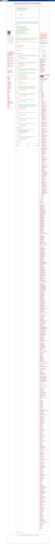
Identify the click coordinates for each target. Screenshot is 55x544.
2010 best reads (42, 249)
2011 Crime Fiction (42, 283)
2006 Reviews (42, 205)
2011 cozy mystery (42, 280)
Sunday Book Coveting (43, 491)
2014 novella (41, 325)
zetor (17, 116)
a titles (41, 349)
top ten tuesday (42, 508)
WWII (40, 525)
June (42, 99)
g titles (41, 418)
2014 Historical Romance (43, 320)
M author (41, 439)
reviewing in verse (42, 478)
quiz (40, 470)
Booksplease (9, 78)
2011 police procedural (43, 285)
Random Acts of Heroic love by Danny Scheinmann (44, 179)
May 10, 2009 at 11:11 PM (22, 65)
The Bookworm (19, 127)
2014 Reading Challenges (43, 328)
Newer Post (17, 145)
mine (21, 81)
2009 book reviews (42, 211)
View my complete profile (10, 42)
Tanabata (9, 104)
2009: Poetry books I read (43, 243)
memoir (41, 442)
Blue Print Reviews (42, 59)
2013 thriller (41, 309)
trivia (40, 510)
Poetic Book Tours (42, 463)
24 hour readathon (42, 347)
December (42, 93)
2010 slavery (41, 273)
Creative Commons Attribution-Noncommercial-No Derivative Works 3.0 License (44, 79)
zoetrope (41, 72)
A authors (41, 348)
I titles (41, 428)
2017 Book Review (42, 345)
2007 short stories (42, 207)
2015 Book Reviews (42, 334)
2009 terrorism (42, 238)
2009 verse (41, 240)
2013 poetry (41, 307)
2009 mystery (42, 224)
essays (41, 405)
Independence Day (42, 429)
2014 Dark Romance (42, 316)
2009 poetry (41, 228)
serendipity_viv (19, 53)
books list (41, 372)
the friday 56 (41, 500)
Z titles (41, 528)
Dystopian (41, 401)
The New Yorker (42, 71)
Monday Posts (21, 46)
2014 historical (42, 319)
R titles (41, 473)
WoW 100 (41, 524)
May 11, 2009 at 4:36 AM (22, 75)
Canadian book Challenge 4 (43, 386)
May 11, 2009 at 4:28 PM (22, 101)
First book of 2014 (42, 409)
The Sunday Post (42, 501)
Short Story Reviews (10, 72)
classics (41, 390)
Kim (8, 90)
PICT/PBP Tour (42, 462)
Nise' (17, 110)
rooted (8, 73)
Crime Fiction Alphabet (43, 392)
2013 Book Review (42, 300)
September (42, 96)
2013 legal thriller (42, 304)
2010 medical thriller (42, 263)
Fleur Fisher (9, 84)
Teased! (42, 155)
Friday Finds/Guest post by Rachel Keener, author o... (44, 147)
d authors (41, 396)
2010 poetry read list (42, 269)
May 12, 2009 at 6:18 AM (22, 133)
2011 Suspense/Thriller (43, 288)
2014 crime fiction (42, 315)
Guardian (41, 63)
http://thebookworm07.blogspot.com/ (23, 131)
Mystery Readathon (42, 447)
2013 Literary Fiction (42, 305)
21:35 (23, 45)
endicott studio (42, 62)
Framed (8, 85)
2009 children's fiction (43, 212)
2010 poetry (41, 268)
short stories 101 (42, 69)
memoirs (41, 443)
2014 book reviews (42, 310)
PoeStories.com (42, 66)
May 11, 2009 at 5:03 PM (22, 114)
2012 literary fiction (42, 295)
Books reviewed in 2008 (43, 378)
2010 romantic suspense (43, 272)
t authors (41, 494)
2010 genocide (42, 257)
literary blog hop (42, 437)
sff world (41, 67)
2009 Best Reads (42, 210)
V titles (41, 514)
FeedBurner (45, 56)
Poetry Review (42, 468)
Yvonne (18, 97)
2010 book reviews (42, 250)
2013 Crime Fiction (42, 302)
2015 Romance (42, 338)
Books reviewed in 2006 (43, 376)
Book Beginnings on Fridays (43, 363)
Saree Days (41, 485)
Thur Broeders (37, 535)
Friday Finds (41, 413)
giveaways (41, 420)
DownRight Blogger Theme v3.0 (25, 535)
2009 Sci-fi (41, 231)
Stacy (8, 100)
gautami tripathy (10, 35)
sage (17, 102)
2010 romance (42, 271)
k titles (41, 434)
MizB (8, 95)
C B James (9, 79)
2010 (41, 91)
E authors (41, 402)
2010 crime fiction (42, 253)
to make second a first (44, 130)
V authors (41, 513)
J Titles (41, 432)
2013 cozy (41, 301)
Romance (41, 480)
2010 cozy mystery (42, 252)
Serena (8, 99)
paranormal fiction (42, 459)
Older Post (37, 145)
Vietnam (41, 516)
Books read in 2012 (42, 373)
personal (41, 461)
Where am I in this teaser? (44, 135)
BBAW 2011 (41, 357)
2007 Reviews (42, 206)
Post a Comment (19, 141)
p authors (41, 457)
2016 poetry (41, 342)
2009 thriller (41, 239)
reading (41, 476)
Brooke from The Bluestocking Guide (22, 76)
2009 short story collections (43, 233)
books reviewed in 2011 (43, 380)
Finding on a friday (43, 108)
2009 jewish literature (42, 220)
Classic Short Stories (42, 61)
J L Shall (9, 86)
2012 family (41, 292)
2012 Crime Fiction (42, 291)
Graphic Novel (42, 421)
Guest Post (41, 423)
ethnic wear (41, 406)
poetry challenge (42, 466)
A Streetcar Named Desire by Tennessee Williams (44, 129)
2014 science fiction (42, 330)
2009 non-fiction (42, 226)
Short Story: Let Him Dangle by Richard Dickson (43, 176)
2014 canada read (42, 311)
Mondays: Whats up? (43, 138)
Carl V (8, 80)
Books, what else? (10, 70)
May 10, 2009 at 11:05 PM (22, 58)
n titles (41, 449)
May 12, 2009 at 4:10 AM (22, 126)
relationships (41, 477)
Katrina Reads (9, 88)
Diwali (41, 399)
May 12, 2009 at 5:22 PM (22, 139)
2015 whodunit (42, 340)
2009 (41, 92)
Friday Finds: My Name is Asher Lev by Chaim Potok (44, 126)
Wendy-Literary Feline (10, 107)
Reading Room (9, 71)
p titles (41, 458)
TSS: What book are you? (44, 118)
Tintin (40, 505)
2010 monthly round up (43, 264)
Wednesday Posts (42, 519)
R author (41, 472)
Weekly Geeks (42, 520)
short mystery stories (42, 68)
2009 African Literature (43, 209)
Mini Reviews (41, 444)
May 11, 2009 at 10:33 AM (22, 89)
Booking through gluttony (44, 148)
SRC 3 (41, 490)
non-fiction (41, 452)
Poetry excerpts (42, 467)
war (40, 518)
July (41, 98)
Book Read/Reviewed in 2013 (43, 366)
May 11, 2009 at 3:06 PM (22, 95)
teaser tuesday (42, 496)
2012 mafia (41, 296)
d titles (41, 397)
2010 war (41, 276)
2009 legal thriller (42, 221)
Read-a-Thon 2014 (42, 475)
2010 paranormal (42, 267)
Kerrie (8, 89)
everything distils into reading (27, 3)
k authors (41, 433)
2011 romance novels (42, 287)
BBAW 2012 (41, 358)
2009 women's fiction (42, 242)
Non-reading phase (42, 453)
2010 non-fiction (42, 266)
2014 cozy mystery (42, 314)
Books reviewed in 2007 (43, 377)
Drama (41, 400)
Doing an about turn (43, 157)
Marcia (8, 92)
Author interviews (42, 353)
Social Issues (41, 489)
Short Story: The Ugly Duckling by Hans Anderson (43, 137)
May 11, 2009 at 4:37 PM (22, 108)
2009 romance (42, 230)
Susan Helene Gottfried (10, 103)
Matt (8, 93)
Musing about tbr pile (43, 182)
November (42, 94)
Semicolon (9, 98)
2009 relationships (42, 229)
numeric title (41, 454)
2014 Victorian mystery (43, 333)
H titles (41, 425)
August (42, 97)
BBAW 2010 (41, 356)
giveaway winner (42, 419)
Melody (8, 94)
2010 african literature (43, 248)
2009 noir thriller (42, 225)
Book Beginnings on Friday (43, 361)
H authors (41, 424)
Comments (42, 48)
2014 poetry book (42, 326)
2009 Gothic (41, 216)
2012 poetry (41, 297)
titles (40, 506)
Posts (41, 47)
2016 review (41, 344)
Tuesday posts (42, 511)
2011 (41, 90)
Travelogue (41, 509)
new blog (41, 451)
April (42, 195)
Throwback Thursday (42, 504)
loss (40, 438)
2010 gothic (41, 258)
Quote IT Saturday (42, 471)
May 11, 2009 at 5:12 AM (22, 82)
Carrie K (9, 81)
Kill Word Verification (42, 435)
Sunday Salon (41, 492)
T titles (41, 495)
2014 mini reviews (42, 323)
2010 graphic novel (42, 259)
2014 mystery (42, 324)
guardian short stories (43, 64)
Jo (17, 91)
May (41, 100)
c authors (41, 383)
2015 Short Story (42, 339)
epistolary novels (42, 404)
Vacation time (41, 515)
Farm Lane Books (10, 83)
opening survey (42, 456)
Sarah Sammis (9, 97)
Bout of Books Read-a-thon (43, 381)
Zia (17, 60)
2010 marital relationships (43, 262)
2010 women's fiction (42, 277)
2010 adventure (42, 247)
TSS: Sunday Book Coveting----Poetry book (43, 120)
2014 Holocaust (42, 321)
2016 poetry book (42, 343)
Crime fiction (41, 391)
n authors (41, 448)
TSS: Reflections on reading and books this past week (44, 142)
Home (27, 145)
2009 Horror (41, 219)
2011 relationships (42, 286)
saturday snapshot (42, 486)
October (42, 95)
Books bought (42, 371)
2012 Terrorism (42, 299)
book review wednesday (43, 368)
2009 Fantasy (41, 214)
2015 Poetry (41, 337)
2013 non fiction (42, 306)
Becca (8, 76)
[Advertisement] (28, 13)
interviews (41, 430)
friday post (41, 416)
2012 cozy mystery (42, 290)
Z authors (41, 527)
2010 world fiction (42, 278)
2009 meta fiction (42, 223)
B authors (41, 354)
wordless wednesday (42, 523)
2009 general (41, 215)
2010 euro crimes (42, 254)
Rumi (40, 481)
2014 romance (42, 329)
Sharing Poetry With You (43, 487)
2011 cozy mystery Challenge (43, 281)
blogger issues (42, 359)
